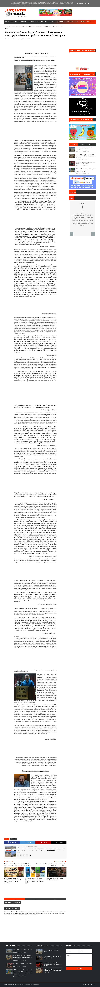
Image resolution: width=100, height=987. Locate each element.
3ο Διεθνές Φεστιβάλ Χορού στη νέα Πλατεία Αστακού (55, 879)
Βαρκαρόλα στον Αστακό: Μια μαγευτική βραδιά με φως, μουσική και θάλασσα (53, 964)
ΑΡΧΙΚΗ (7, 21)
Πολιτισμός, (33, 39)
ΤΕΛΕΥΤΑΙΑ (73, 144)
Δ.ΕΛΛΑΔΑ (44, 21)
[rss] (94, 984)
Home (6, 27)
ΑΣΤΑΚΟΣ (14, 21)
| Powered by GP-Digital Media (32, 984)
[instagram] (91, 984)
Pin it (45, 842)
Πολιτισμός (12, 27)
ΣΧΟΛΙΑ (91, 144)
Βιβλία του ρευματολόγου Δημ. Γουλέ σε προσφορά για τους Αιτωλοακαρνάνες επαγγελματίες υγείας (34, 880)
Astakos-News (7, 984)
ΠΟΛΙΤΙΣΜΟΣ (52, 21)
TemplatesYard (51, 984)
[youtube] (89, 984)
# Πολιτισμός (13, 838)
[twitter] (86, 984)
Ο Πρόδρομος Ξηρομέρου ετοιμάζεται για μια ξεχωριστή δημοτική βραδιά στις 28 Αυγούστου (12, 880)
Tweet (30, 842)
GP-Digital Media (67, 984)
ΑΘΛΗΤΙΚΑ (70, 21)
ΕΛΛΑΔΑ (77, 21)
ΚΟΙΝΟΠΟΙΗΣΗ (14, 842)
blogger (14, 899)
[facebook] (83, 984)
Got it (87, 3)
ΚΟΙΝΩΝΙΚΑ (61, 21)
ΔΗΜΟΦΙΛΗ (82, 144)
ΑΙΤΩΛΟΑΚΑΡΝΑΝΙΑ (33, 21)
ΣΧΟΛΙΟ (61, 842)
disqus (55, 899)
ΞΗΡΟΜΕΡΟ (22, 21)
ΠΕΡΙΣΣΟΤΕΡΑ (85, 21)
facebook (35, 899)
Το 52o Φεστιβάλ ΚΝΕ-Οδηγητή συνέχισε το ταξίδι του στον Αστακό (85, 162)
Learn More (80, 3)
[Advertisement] (35, 892)
